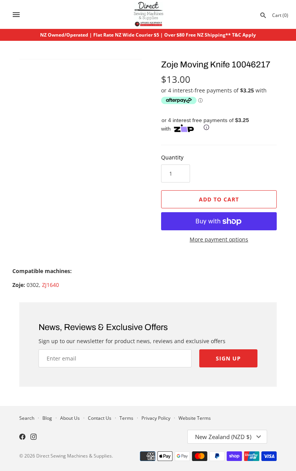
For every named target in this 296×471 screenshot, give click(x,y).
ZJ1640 (50, 284)
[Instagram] (33, 437)
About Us (70, 418)
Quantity (172, 157)
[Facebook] (22, 437)
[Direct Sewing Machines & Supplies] (148, 14)
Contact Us (99, 418)
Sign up (228, 358)
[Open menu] (16, 14)
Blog (47, 418)
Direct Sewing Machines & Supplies (74, 456)
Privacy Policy (155, 418)
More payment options (219, 239)
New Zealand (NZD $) (223, 437)
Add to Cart (219, 199)
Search (26, 418)
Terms (126, 418)
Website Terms (194, 418)
